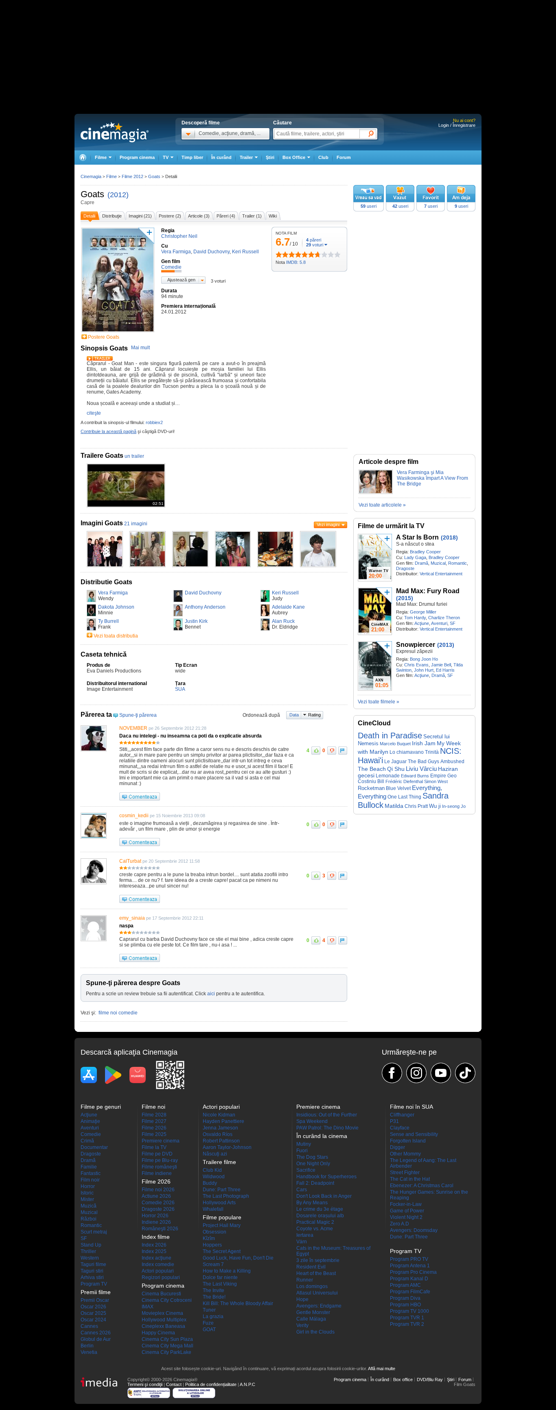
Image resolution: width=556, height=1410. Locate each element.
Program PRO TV (409, 1259)
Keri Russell (285, 593)
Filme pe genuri (101, 1106)
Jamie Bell (441, 664)
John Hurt (423, 670)
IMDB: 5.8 (296, 262)
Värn (301, 1242)
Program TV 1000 (409, 1311)
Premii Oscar (95, 1300)
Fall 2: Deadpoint (315, 1183)
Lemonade (388, 776)
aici (211, 994)
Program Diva (405, 1298)
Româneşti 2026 (160, 1229)
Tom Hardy (415, 617)
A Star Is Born (417, 537)
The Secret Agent (222, 1251)
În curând (221, 157)
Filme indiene (157, 1173)
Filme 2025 (154, 1134)
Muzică (88, 1206)
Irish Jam (424, 743)
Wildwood (214, 1176)
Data (294, 714)
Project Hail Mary (222, 1225)
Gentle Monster (313, 1312)
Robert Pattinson (221, 1141)
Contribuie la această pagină (108, 431)
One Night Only (313, 1163)
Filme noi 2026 (158, 1189)
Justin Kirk (196, 621)
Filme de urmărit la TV (391, 525)
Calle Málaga (311, 1319)
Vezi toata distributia (116, 636)
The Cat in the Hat (410, 1179)
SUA (180, 689)
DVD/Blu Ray (430, 1379)
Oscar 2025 (93, 1313)
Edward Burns (415, 775)
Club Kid (212, 1170)
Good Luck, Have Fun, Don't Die (238, 1258)
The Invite (213, 1290)
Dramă (421, 563)
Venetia (89, 1352)
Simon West (436, 781)
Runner (304, 1280)
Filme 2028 (154, 1115)
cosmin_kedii (134, 815)
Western (90, 1258)
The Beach (372, 769)
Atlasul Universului (317, 1293)
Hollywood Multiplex (164, 1320)
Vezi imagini (328, 524)
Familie (89, 1167)
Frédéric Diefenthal (404, 781)
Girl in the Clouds (315, 1332)
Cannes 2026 (96, 1333)
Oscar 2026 (93, 1307)
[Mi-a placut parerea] (315, 750)
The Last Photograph (226, 1196)
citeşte (94, 413)
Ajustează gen (181, 279)
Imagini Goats (102, 523)
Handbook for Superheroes (326, 1176)
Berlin (87, 1346)
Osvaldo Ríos (217, 1134)
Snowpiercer (415, 644)
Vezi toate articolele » (382, 505)
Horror (88, 1186)
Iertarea (304, 1235)
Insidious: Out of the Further (326, 1115)
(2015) (404, 598)
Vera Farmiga (113, 593)
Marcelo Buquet (395, 743)
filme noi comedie (118, 1013)
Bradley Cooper (425, 551)
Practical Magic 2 (315, 1222)
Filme (111, 176)
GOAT (209, 1329)
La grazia (213, 1316)
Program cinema (137, 157)
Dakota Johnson (116, 607)
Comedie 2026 (158, 1202)
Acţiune (421, 623)
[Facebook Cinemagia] (392, 1073)
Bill (380, 781)
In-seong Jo (454, 806)
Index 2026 (154, 1245)
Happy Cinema (158, 1333)
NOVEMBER (133, 728)
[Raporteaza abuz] (342, 750)
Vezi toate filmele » (378, 702)
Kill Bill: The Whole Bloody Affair (238, 1303)
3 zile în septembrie (317, 1260)
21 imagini (135, 524)
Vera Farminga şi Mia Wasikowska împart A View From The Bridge (432, 478)
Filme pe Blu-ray (160, 1160)
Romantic (457, 563)
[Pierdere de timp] (282, 254)
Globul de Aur (96, 1339)
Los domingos (312, 1286)
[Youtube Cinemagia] (441, 1073)
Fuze (208, 1323)
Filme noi (153, 1106)
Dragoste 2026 (158, 1209)
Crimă (87, 1141)
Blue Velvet (398, 788)
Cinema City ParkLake (166, 1352)
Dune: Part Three (222, 1189)
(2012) (118, 195)
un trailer (134, 456)
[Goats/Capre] (105, 565)
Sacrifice (305, 1170)
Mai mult (140, 347)
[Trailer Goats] (100, 359)
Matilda (394, 806)
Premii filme (96, 1292)
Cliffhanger (402, 1115)
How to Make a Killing (227, 1271)
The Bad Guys (423, 761)
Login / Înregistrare (456, 125)
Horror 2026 (155, 1216)
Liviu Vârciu (421, 768)
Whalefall (213, 1209)
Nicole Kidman (219, 1115)
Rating (314, 714)
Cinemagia (91, 176)
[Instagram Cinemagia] (416, 1073)
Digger (397, 1147)
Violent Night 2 (406, 1217)
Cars (301, 1189)
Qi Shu (396, 769)
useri (369, 206)
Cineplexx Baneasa (163, 1326)
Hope (302, 1299)
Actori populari (158, 1271)
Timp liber (192, 157)
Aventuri (439, 623)
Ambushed (452, 761)
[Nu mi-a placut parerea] (331, 750)
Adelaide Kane (288, 607)
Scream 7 (213, 1264)
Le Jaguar (395, 761)
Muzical (438, 563)
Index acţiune (156, 1258)
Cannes (89, 1326)
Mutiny (303, 1144)
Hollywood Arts (219, 1202)
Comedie (91, 1134)
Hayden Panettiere (223, 1121)
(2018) (449, 537)
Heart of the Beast (316, 1273)
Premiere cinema (160, 1141)
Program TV (94, 1284)
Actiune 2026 (156, 1196)
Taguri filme (93, 1264)
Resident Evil (311, 1267)
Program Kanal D (409, 1279)
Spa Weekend (312, 1121)
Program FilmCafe (410, 1292)
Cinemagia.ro (115, 132)
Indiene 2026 (156, 1222)
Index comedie (158, 1264)
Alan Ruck (283, 621)
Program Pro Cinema (413, 1272)
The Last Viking (220, 1284)
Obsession (214, 1232)
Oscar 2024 (93, 1320)
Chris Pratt (416, 806)
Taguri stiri (92, 1271)
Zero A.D (399, 1224)
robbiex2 (154, 422)
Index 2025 (154, 1251)
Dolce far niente (220, 1277)
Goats (92, 194)
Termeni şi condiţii (144, 1384)
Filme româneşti (159, 1167)
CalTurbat (130, 861)
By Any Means (312, 1202)
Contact (174, 1384)
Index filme (156, 1237)
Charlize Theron (444, 617)
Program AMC (405, 1285)
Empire (438, 775)
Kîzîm (209, 1238)
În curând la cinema (321, 1136)
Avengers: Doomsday (414, 1230)
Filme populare (222, 1217)
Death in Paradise (390, 735)
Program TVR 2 (407, 1324)
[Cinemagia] (82, 157)
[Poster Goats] (117, 332)
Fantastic (91, 1173)
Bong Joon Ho (424, 659)
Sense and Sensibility (414, 1134)
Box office (403, 1379)
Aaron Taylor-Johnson (227, 1147)
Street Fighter (405, 1172)
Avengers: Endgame (318, 1306)
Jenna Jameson (220, 1128)
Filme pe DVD (157, 1154)
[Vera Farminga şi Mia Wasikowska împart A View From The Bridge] (376, 492)
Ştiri (270, 157)
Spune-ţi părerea (138, 715)
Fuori (302, 1150)
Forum (344, 157)
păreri (313, 239)
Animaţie (90, 1121)
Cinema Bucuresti (161, 1294)
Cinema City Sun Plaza (167, 1339)
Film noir (90, 1180)
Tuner (209, 1310)
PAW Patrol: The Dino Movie (327, 1128)
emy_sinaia (132, 918)
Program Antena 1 (410, 1266)
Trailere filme (219, 1162)
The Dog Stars (312, 1157)
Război (88, 1219)
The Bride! (214, 1297)
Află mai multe (381, 1368)
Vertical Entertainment (441, 573)
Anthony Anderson (205, 607)
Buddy (210, 1183)
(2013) (445, 645)
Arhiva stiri (92, 1277)
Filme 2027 (154, 1121)
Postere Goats (103, 337)
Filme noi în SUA (411, 1106)
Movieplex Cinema (162, 1313)
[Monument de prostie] (279, 254)
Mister (87, 1199)
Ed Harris (445, 670)
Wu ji (435, 806)
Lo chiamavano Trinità (414, 752)
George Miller (423, 611)
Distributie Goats (106, 582)
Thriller (88, 1251)
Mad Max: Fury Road (428, 591)
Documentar (94, 1147)
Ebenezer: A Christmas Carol (421, 1185)
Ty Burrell (108, 621)
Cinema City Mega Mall (167, 1346)
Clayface (399, 1128)
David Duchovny (203, 593)
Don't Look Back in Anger (324, 1196)
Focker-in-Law (406, 1204)
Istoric (87, 1193)
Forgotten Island (408, 1141)
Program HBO (405, 1305)
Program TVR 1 (407, 1318)
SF (452, 623)
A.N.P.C (247, 1384)
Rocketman (371, 788)
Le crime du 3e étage (319, 1209)
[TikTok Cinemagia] (465, 1073)
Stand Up (91, 1245)
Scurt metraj (94, 1232)
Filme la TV (154, 1147)
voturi (314, 244)
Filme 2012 (132, 176)
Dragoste (405, 568)
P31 (394, 1121)
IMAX (147, 1307)
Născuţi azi (215, 1154)
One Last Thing (404, 796)
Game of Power (407, 1211)
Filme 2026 (154, 1128)
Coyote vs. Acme (314, 1229)
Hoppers (212, 1245)
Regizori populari (161, 1277)
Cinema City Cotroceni (167, 1300)
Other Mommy (405, 1154)
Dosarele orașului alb (320, 1216)
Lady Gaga (415, 557)
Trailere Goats (102, 455)
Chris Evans (416, 664)
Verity (302, 1325)
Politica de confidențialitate (210, 1384)
